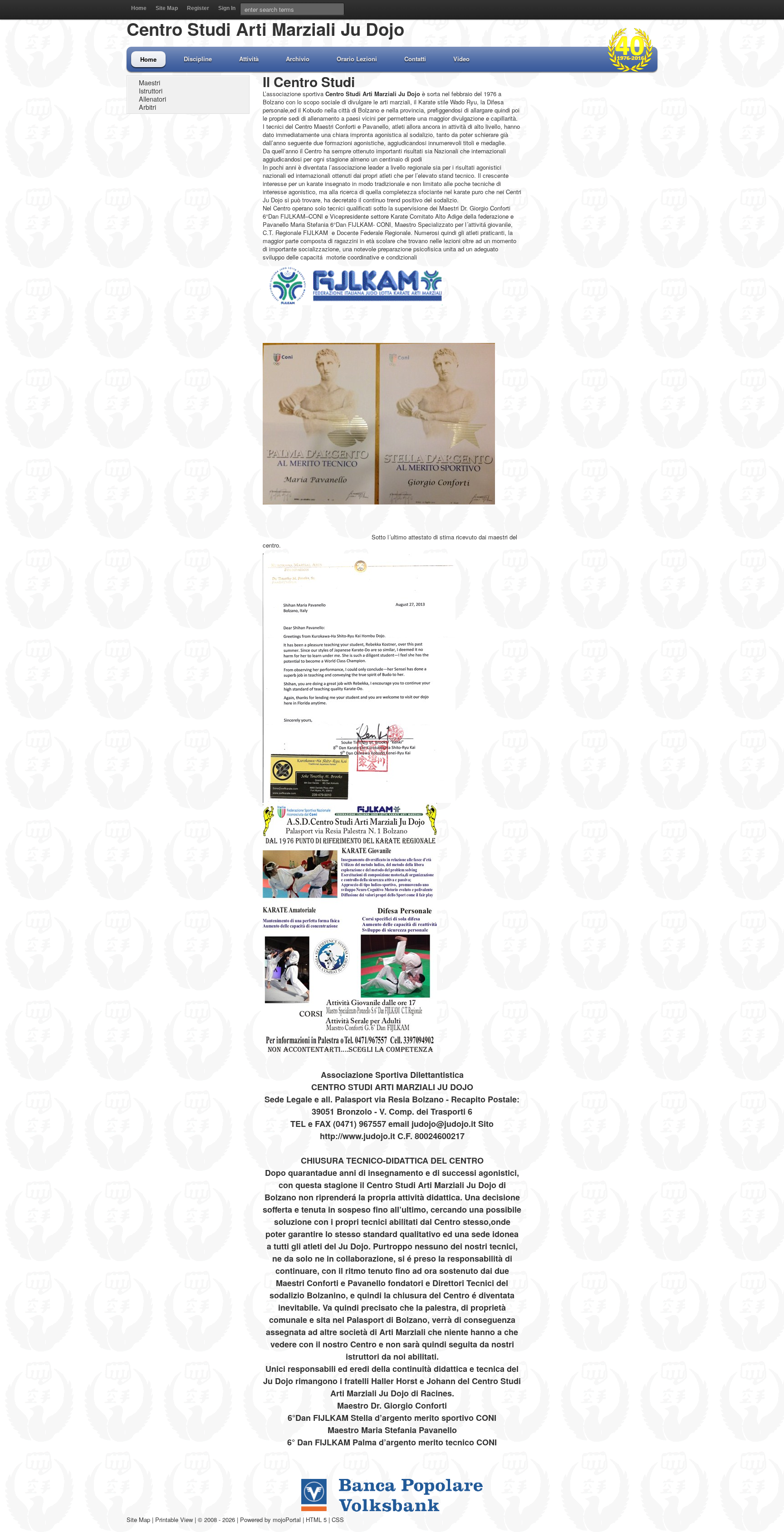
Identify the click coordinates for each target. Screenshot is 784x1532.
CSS (338, 1519)
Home (139, 8)
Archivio (297, 58)
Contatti (415, 58)
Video (461, 58)
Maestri (149, 82)
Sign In (226, 8)
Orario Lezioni (357, 58)
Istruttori (150, 90)
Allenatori (152, 98)
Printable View (174, 1519)
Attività (249, 58)
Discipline (198, 58)
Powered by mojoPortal (270, 1519)
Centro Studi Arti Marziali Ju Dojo (265, 28)
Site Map (167, 8)
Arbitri (147, 107)
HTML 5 (316, 1519)
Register (198, 8)
